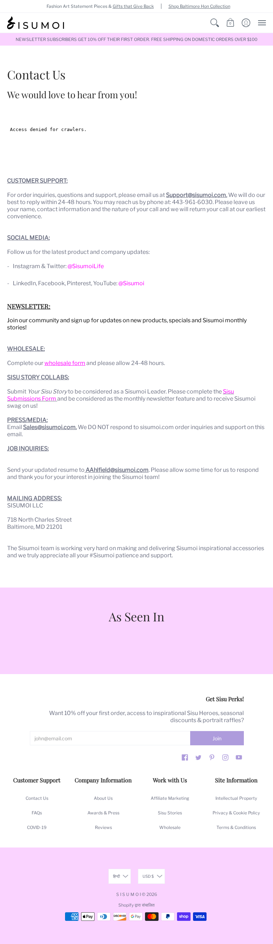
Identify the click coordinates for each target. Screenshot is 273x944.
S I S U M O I (128, 894)
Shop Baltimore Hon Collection (199, 6)
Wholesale (170, 827)
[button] (215, 23)
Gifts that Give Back (133, 6)
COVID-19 (37, 827)
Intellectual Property (236, 798)
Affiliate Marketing (170, 798)
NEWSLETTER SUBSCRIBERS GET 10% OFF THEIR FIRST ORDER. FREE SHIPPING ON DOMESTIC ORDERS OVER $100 (136, 39)
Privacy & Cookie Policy (236, 812)
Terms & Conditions (236, 827)
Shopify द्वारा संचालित (136, 905)
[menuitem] (215, 23)
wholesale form (64, 363)
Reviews (103, 827)
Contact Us (37, 798)
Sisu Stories (170, 812)
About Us (103, 798)
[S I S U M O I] (35, 23)
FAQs (37, 812)
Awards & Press (103, 812)
